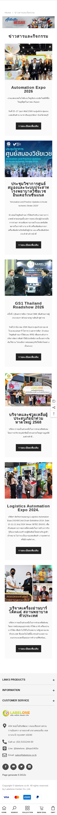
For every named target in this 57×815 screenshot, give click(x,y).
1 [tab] (24, 73)
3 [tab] (33, 73)
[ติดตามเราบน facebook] (5, 767)
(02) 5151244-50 (24, 742)
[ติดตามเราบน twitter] (21, 767)
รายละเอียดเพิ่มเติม (28, 126)
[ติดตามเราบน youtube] (13, 767)
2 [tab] (28, 73)
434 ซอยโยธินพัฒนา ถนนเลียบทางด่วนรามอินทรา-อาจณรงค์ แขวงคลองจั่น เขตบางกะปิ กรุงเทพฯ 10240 (28, 730)
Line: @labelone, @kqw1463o (23, 748)
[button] (14, 810)
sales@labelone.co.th (26, 755)
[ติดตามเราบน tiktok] (29, 767)
